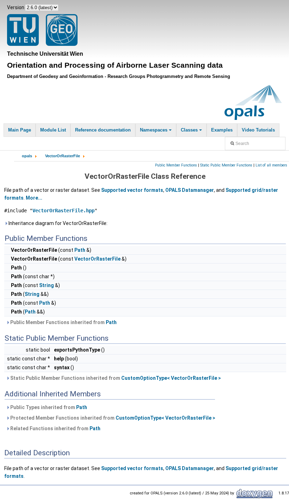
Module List (53, 130)
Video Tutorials (258, 130)
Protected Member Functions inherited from (112, 418)
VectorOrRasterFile (62, 156)
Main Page (19, 130)
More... (34, 198)
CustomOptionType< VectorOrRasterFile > (171, 378)
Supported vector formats (132, 190)
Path (79, 250)
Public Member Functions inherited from (63, 322)
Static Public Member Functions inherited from (115, 378)
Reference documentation (103, 130)
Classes (189, 130)
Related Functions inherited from (54, 428)
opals (27, 156)
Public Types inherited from (48, 407)
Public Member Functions (176, 165)
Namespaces (153, 130)
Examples (222, 130)
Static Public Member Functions (226, 165)
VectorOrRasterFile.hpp (63, 210)
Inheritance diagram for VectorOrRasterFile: (57, 223)
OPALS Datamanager (189, 190)
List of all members (271, 165)
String (46, 285)
